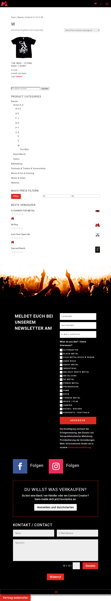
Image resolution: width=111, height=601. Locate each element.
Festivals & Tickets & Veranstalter (28, 168)
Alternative (70, 350)
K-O (17, 123)
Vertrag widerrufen (15, 597)
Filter (16, 196)
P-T (17, 127)
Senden (90, 566)
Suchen (45, 88)
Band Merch (19, 154)
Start (13, 17)
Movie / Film (70, 401)
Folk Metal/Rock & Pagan (78, 357)
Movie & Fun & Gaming (22, 173)
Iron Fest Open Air (20, 234)
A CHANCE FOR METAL (23, 210)
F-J (17, 118)
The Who (24, 149)
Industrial (70, 368)
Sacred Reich (18, 248)
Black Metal (71, 354)
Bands (21, 17)
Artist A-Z (30, 17)
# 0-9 (18, 108)
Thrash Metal (72, 398)
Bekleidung (16, 163)
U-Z (38, 17)
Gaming (67, 405)
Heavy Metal (71, 365)
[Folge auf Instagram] (56, 466)
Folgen (36, 465)
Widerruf (55, 577)
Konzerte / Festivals (76, 413)
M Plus (14, 224)
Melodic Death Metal (76, 372)
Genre (16, 159)
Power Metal (71, 383)
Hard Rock (69, 361)
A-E (17, 113)
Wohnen (15, 182)
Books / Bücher (72, 409)
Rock (66, 394)
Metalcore (70, 376)
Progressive (71, 387)
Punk (66, 391)
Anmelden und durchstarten (55, 507)
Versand (18, 77)
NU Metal (68, 379)
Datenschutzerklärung (79, 447)
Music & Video (18, 178)
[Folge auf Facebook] (20, 466)
